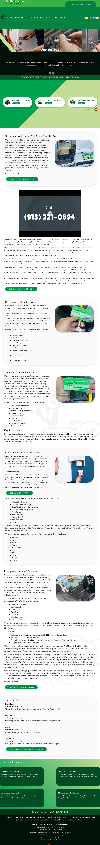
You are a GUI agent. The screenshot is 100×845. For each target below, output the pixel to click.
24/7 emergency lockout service (25, 598)
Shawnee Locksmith (12, 817)
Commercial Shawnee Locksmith (57, 817)
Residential (28, 17)
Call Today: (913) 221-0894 (81, 4)
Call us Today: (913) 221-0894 (22, 179)
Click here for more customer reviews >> (26, 749)
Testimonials (55, 17)
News (64, 820)
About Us (81, 820)
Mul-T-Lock (17, 548)
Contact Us (46, 17)
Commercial (37, 17)
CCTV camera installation (21, 338)
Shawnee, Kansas (25, 145)
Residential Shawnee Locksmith (27, 820)
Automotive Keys (17, 416)
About (63, 17)
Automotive (10, 17)
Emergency (19, 17)
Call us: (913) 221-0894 (19, 493)
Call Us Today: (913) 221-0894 (21, 687)
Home (3, 17)
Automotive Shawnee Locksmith (32, 817)
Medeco (15, 558)
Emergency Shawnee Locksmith (82, 817)
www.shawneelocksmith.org (50, 840)
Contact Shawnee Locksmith (50, 820)
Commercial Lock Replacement (23, 509)
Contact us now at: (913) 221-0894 (50, 812)
